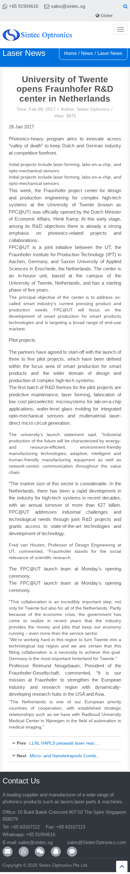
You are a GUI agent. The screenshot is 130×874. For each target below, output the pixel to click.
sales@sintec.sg (68, 6)
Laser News (110, 53)
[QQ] (56, 851)
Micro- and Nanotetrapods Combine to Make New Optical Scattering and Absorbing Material (66, 755)
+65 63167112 (25, 827)
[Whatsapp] (24, 851)
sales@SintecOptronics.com (90, 842)
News (87, 53)
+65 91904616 (23, 6)
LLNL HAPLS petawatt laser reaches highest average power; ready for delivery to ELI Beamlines (65, 743)
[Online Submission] (72, 851)
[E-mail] (8, 851)
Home (70, 53)
